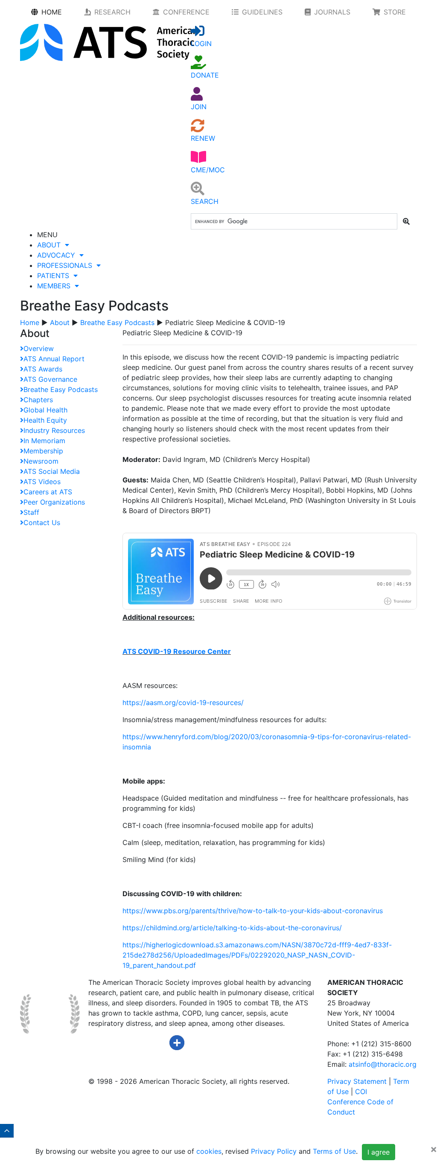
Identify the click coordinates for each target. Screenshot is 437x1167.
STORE (395, 12)
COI (361, 1091)
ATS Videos (42, 481)
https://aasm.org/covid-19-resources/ (183, 702)
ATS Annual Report (53, 358)
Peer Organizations (54, 502)
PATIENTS (55, 275)
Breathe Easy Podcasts (117, 322)
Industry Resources (54, 430)
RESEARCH (112, 12)
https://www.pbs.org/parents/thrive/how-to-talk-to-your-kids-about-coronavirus (252, 910)
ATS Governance (50, 379)
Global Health (45, 410)
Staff (31, 512)
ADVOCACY (58, 255)
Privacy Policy (274, 1151)
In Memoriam (44, 440)
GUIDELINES (262, 12)
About (60, 322)
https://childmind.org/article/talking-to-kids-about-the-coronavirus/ (232, 927)
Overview (38, 348)
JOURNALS (332, 12)
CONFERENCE (186, 12)
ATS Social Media (51, 471)
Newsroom (40, 461)
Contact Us (41, 522)
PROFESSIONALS (66, 265)
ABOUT (51, 245)
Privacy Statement (357, 1081)
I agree (378, 1152)
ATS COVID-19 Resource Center (176, 651)
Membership (43, 451)
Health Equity (45, 420)
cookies (208, 1151)
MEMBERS (56, 286)
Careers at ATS (47, 492)
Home (29, 322)
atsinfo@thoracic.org (383, 1064)
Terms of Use (334, 1151)
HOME (51, 12)
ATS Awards (42, 369)
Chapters (38, 399)
